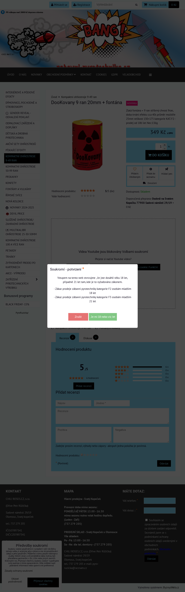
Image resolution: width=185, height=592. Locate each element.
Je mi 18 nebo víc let (103, 316)
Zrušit (78, 316)
